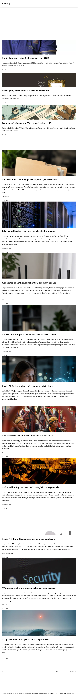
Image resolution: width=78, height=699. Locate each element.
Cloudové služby (6, 351)
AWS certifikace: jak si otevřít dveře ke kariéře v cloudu (29, 334)
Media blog (6, 4)
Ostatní (4, 70)
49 (57, 671)
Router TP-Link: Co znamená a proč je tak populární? (28, 539)
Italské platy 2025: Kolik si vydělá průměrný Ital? (26, 90)
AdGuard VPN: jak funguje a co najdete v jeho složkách (29, 179)
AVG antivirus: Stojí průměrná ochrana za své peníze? (28, 588)
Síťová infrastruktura (7, 300)
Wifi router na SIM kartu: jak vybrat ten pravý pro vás (29, 283)
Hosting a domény (6, 248)
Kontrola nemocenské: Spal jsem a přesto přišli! (25, 58)
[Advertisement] (39, 21)
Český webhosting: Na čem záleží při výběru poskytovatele (30, 487)
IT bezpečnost (5, 196)
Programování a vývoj (7, 452)
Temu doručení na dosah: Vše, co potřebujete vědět (27, 123)
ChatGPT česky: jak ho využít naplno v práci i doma (27, 386)
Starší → (73, 671)
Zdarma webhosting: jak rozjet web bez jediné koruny (28, 231)
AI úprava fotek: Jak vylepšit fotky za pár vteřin (25, 639)
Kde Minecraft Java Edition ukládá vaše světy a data (27, 435)
